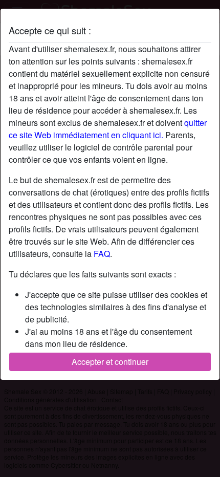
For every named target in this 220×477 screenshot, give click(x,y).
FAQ (102, 253)
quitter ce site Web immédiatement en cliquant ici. (108, 129)
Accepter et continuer (110, 361)
